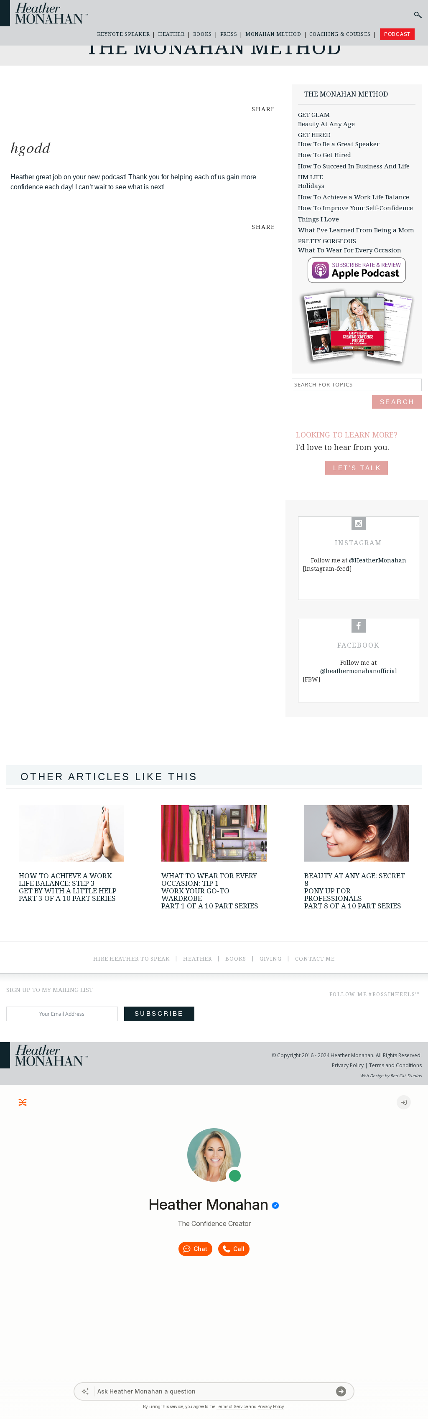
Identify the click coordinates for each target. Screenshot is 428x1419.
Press (228, 34)
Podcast (397, 34)
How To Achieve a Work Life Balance (353, 197)
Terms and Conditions (395, 1065)
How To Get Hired (324, 155)
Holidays (311, 186)
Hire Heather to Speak (131, 959)
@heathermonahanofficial (358, 671)
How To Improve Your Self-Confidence (355, 208)
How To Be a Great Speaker (339, 144)
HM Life (310, 177)
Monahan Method (273, 34)
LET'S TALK (357, 468)
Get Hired (314, 135)
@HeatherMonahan (377, 560)
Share (263, 109)
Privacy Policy (348, 1065)
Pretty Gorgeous (327, 241)
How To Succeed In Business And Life (354, 166)
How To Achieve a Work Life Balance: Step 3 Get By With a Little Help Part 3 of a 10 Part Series (68, 887)
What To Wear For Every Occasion (349, 250)
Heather (171, 34)
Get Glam (314, 115)
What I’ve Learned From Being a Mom (356, 230)
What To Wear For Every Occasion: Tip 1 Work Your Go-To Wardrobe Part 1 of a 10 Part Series (209, 891)
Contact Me (315, 959)
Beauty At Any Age (326, 124)
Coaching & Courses (340, 34)
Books (202, 34)
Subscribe (159, 1014)
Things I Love (318, 219)
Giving (271, 959)
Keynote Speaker (123, 34)
